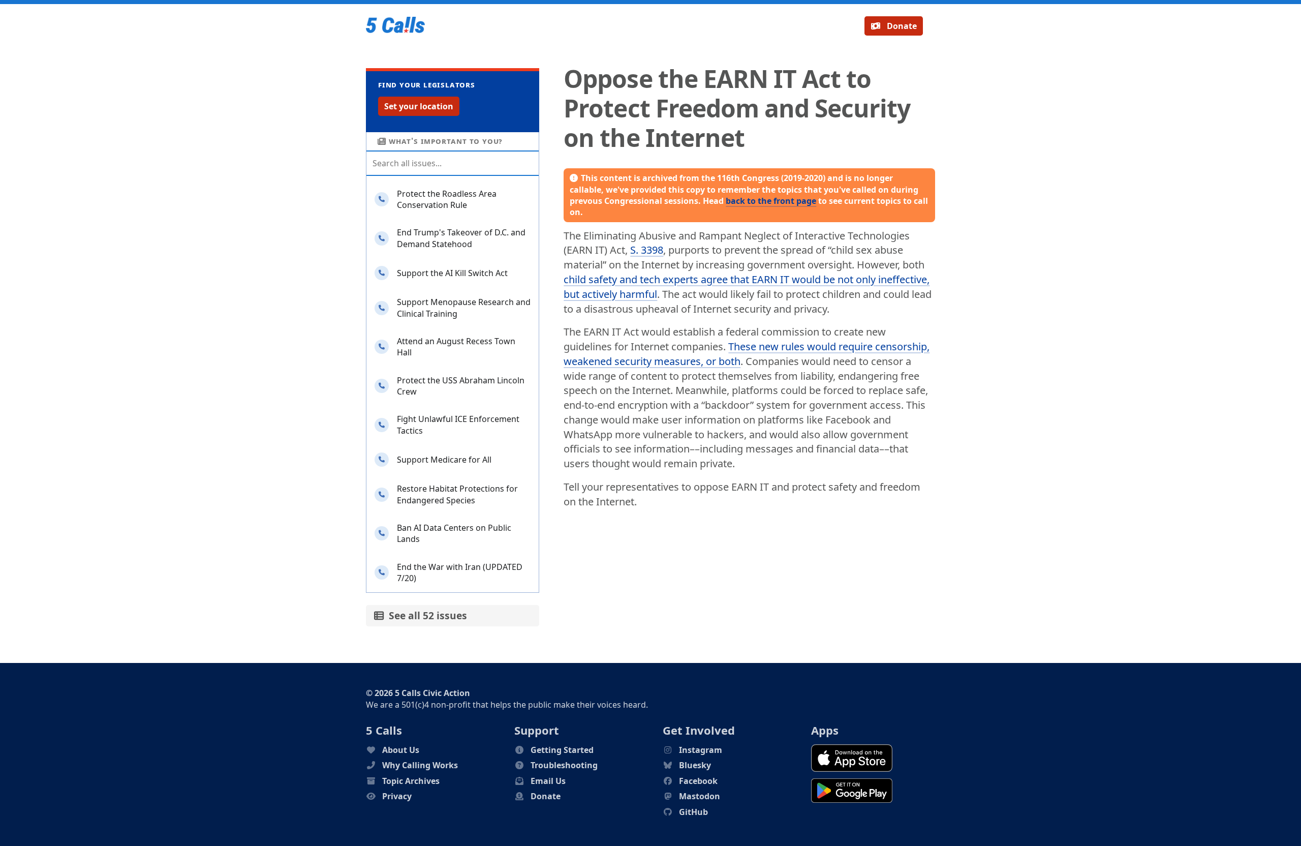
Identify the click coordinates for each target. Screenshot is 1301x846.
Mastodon (699, 796)
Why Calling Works (420, 765)
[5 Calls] (395, 26)
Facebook (698, 781)
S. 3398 (646, 250)
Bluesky (695, 765)
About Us (400, 750)
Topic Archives (411, 781)
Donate (901, 26)
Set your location (418, 106)
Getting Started (562, 750)
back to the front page (771, 200)
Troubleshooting (564, 765)
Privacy (397, 796)
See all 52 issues (425, 615)
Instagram (700, 750)
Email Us (548, 781)
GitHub (693, 812)
